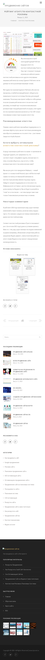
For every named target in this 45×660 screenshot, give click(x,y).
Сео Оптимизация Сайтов (14, 574)
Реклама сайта (10, 467)
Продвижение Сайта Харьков (22, 352)
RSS (6, 611)
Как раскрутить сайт (12, 511)
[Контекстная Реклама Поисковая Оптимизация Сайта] (26, 632)
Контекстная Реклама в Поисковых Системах (20, 584)
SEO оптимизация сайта (13, 476)
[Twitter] (10, 306)
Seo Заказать (17, 388)
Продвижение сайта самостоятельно (17, 507)
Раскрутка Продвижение (13, 565)
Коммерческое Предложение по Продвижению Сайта (24, 371)
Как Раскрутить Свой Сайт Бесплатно (18, 570)
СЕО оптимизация (11, 498)
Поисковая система (11, 493)
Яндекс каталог (10, 525)
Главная (14, 20)
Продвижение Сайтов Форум (22, 406)
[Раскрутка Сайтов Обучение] (13, 625)
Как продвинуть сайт (12, 458)
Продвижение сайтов (12, 516)
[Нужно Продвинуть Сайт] (26, 625)
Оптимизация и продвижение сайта (17, 480)
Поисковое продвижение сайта (15, 471)
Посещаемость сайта (12, 489)
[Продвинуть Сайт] (13, 632)
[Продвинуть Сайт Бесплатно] (19, 632)
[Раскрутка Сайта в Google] (19, 625)
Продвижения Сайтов (20, 423)
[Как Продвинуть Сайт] (6, 632)
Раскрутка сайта (10, 502)
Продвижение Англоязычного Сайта (25, 379)
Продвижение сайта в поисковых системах (19, 485)
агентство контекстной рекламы (20, 145)
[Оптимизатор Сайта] (6, 625)
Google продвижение (12, 462)
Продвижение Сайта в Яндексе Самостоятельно (22, 579)
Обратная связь (10, 601)
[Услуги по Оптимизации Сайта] (33, 625)
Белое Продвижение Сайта (22, 361)
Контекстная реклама (26, 20)
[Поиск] (40, 337)
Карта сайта (9, 606)
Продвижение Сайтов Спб (21, 415)
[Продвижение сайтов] (16, 4)
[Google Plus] (15, 306)
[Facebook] (5, 306)
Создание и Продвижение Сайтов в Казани (27, 397)
